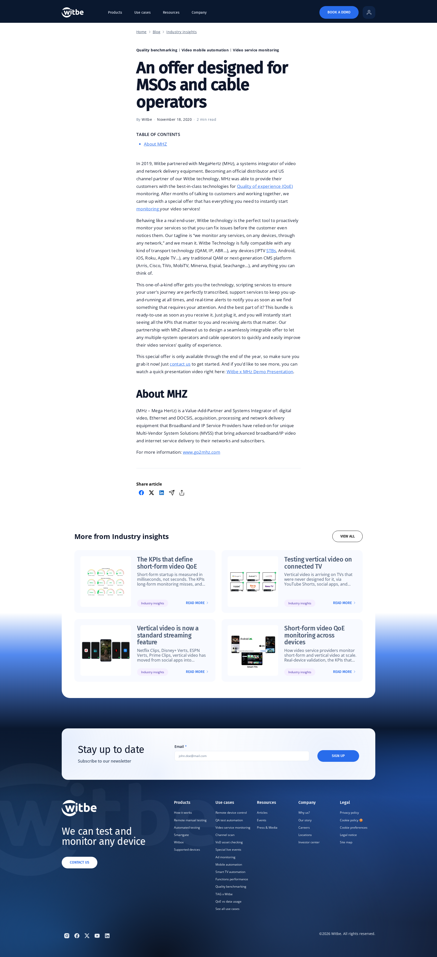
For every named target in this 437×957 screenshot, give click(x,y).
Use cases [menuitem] (142, 12)
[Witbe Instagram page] (67, 936)
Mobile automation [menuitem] (228, 864)
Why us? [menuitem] (304, 812)
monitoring (148, 209)
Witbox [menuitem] (179, 842)
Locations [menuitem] (305, 835)
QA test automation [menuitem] (229, 820)
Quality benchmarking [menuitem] (230, 886)
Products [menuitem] (115, 12)
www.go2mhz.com (201, 452)
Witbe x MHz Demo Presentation (260, 371)
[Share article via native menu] (182, 493)
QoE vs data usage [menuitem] (228, 901)
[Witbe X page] (87, 936)
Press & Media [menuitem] (267, 827)
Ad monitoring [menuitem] (225, 857)
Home (141, 31)
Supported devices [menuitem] (187, 849)
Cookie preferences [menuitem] (353, 827)
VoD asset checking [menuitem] (229, 842)
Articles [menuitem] (262, 812)
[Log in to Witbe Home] (369, 12)
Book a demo (339, 12)
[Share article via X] (151, 493)
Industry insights (181, 31)
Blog (157, 31)
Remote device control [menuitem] (231, 812)
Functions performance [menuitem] (231, 879)
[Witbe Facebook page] (77, 936)
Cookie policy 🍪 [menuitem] (351, 820)
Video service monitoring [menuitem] (232, 827)
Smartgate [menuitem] (181, 835)
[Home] (73, 12)
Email (180, 747)
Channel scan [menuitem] (224, 835)
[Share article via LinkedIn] (162, 493)
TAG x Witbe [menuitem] (224, 894)
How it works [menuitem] (183, 812)
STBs (271, 250)
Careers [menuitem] (304, 827)
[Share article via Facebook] (141, 493)
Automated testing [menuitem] (187, 827)
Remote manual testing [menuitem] (190, 820)
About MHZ (155, 144)
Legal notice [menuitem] (348, 835)
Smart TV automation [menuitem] (230, 872)
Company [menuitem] (199, 12)
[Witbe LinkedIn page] (107, 936)
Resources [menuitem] (171, 12)
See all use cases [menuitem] (227, 909)
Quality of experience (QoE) (265, 186)
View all (347, 536)
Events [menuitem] (261, 820)
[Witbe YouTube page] (97, 936)
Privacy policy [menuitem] (349, 812)
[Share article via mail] (172, 493)
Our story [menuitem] (305, 820)
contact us (180, 364)
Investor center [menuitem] (309, 842)
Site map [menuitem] (346, 842)
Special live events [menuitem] (228, 849)
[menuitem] (191, 856)
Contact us (79, 862)
